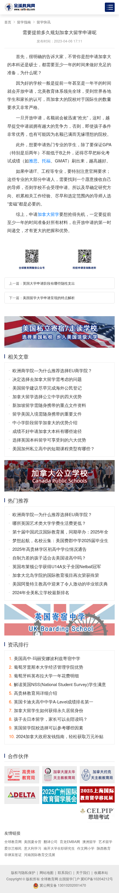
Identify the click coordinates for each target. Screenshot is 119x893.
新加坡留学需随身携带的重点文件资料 (49, 405)
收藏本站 (101, 872)
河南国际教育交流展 (39, 854)
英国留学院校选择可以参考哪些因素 (46, 728)
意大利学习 (32, 848)
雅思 (33, 161)
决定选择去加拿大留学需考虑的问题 (47, 379)
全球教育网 (13, 841)
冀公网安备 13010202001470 (62, 885)
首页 (7, 21)
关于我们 (83, 872)
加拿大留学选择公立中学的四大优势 (47, 396)
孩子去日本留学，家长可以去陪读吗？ (48, 719)
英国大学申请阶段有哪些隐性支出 (49, 283)
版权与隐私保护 (23, 872)
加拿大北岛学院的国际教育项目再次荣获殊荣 (55, 575)
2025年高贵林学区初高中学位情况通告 (49, 549)
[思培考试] (97, 814)
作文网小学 (85, 848)
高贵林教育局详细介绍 (33, 693)
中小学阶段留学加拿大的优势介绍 (44, 422)
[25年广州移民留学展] (59, 795)
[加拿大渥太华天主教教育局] (59, 774)
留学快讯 (44, 21)
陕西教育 (104, 848)
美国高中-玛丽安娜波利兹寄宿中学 (44, 658)
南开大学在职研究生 (59, 848)
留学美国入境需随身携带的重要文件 (47, 414)
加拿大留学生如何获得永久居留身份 (46, 710)
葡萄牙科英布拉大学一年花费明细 (44, 675)
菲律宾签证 (13, 854)
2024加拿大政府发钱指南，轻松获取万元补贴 (56, 736)
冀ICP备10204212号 (97, 878)
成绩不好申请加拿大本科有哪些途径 (47, 431)
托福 (46, 161)
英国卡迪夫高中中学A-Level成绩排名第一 (51, 702)
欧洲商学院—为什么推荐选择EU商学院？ (52, 370)
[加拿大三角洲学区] (21, 795)
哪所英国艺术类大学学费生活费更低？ (49, 523)
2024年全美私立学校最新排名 (40, 592)
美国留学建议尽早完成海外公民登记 (47, 388)
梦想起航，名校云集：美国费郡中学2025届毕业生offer (60, 541)
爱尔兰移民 (13, 848)
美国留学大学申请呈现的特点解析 (49, 297)
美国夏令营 (32, 841)
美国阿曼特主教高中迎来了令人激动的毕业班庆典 (60, 584)
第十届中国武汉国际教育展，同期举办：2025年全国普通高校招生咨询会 (60, 532)
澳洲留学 (89, 841)
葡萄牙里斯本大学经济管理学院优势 (46, 667)
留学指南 (24, 21)
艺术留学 (105, 841)
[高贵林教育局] (21, 774)
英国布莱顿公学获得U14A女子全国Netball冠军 (56, 566)
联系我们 (65, 872)
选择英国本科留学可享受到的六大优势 (49, 440)
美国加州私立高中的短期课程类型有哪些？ (53, 448)
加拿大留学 (48, 214)
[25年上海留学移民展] (97, 794)
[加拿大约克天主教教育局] (97, 774)
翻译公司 (50, 841)
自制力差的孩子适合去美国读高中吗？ (49, 558)
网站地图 (46, 872)
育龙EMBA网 (70, 841)
